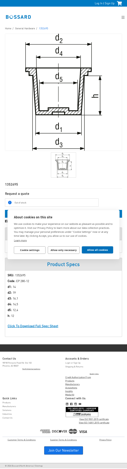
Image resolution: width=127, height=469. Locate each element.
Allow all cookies (97, 249)
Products (69, 380)
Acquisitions (71, 387)
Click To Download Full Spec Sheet (33, 326)
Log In (98, 3)
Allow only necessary (64, 250)
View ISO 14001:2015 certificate (94, 422)
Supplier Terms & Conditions (63, 440)
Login (67, 363)
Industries (7, 414)
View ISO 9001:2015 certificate (94, 419)
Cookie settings (29, 250)
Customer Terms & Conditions (22, 440)
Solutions (6, 410)
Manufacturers (72, 384)
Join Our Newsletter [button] (63, 450)
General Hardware (25, 28)
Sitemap (39, 466)
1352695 (43, 28)
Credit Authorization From (78, 377)
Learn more (20, 240)
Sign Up (109, 3)
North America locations (31, 369)
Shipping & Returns (74, 366)
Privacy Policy (105, 440)
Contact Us (7, 418)
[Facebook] (6, 221)
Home (8, 28)
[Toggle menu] (122, 17)
